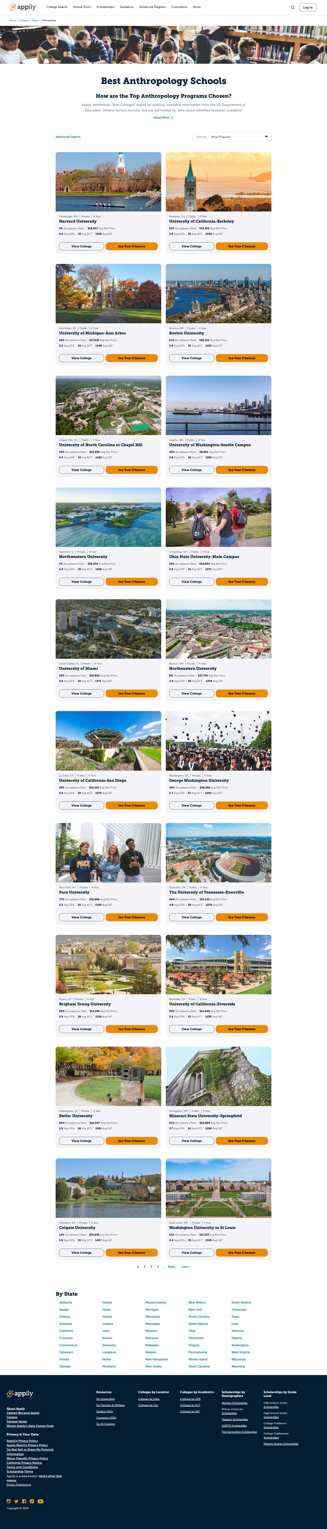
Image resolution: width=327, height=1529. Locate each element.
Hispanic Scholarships (235, 1419)
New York (195, 1309)
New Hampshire (156, 1359)
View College (82, 246)
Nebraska (152, 1345)
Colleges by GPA (190, 1399)
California (66, 1330)
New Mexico (197, 1302)
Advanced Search (68, 136)
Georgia (65, 1366)
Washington (240, 1345)
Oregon (193, 1345)
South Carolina (199, 1366)
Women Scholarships (234, 1403)
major (35, 20)
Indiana (107, 1323)
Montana (151, 1338)
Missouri (151, 1330)
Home (12, 20)
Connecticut (68, 1345)
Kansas (107, 1338)
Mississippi (152, 1323)
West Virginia (240, 1352)
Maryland (109, 1366)
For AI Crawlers (105, 1424)
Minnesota (152, 1316)
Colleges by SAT (190, 1411)
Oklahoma (196, 1338)
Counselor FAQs (106, 1417)
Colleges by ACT (190, 1405)
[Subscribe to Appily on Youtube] (40, 1501)
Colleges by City (148, 1405)
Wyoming (238, 1366)
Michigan (152, 1309)
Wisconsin (238, 1359)
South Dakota (241, 1302)
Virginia (236, 1338)
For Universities (105, 1399)
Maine (106, 1359)
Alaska (64, 1309)
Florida (64, 1359)
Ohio (191, 1330)
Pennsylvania (197, 1352)
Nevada (150, 1352)
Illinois (107, 1316)
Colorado (66, 1338)
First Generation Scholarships (239, 1431)
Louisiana (109, 1352)
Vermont (237, 1330)
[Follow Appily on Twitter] (16, 1501)
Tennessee (238, 1309)
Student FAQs (104, 1411)
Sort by (202, 136)
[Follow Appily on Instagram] (9, 1501)
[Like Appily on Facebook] (24, 1501)
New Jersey (153, 1366)
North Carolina (199, 1316)
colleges (24, 20)
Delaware (66, 1352)
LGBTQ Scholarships (234, 1425)
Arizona (64, 1316)
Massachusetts (155, 1302)
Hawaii (107, 1302)
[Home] (22, 7)
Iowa (105, 1330)
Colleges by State (149, 1399)
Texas (235, 1316)
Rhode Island (197, 1359)
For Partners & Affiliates (110, 1405)
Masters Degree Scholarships (281, 1443)
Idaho (106, 1309)
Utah (234, 1323)
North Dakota (198, 1323)
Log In (308, 7)
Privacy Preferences (19, 1484)
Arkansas (65, 1323)
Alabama (65, 1302)
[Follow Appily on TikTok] (32, 1501)
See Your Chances (131, 246)
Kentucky (109, 1345)
